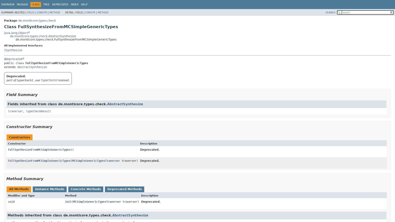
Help (84, 4)
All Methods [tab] (19, 189)
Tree (46, 4)
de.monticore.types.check (37, 20)
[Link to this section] (40, 94)
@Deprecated (13, 59)
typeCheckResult (38, 111)
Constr (42, 12)
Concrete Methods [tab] (86, 189)
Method (54, 12)
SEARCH (330, 12)
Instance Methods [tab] (49, 189)
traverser (15, 111)
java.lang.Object (16, 33)
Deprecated (60, 4)
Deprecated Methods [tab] (124, 189)
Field (30, 12)
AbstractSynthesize (32, 67)
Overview (7, 4)
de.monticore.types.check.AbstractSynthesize (43, 36)
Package (22, 4)
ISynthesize (13, 50)
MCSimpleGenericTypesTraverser (96, 160)
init (68, 201)
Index (75, 4)
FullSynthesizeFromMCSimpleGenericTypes (39, 149)
